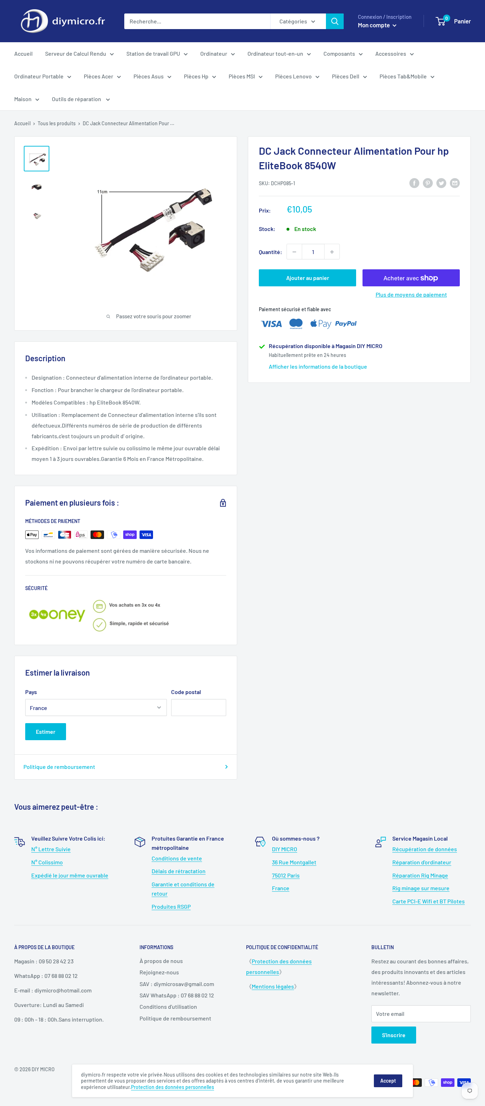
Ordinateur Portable (39, 76)
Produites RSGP (171, 906)
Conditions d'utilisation (168, 1006)
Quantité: (270, 251)
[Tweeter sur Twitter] (441, 182)
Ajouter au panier (307, 278)
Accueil (23, 53)
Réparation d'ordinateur (421, 862)
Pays (31, 691)
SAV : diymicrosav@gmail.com (177, 983)
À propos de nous (161, 960)
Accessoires (390, 53)
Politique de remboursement (59, 766)
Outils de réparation (77, 98)
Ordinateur (213, 53)
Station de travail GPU (153, 53)
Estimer (45, 731)
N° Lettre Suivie (51, 849)
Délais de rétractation (179, 871)
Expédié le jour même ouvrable (69, 875)
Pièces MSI (242, 76)
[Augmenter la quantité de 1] (332, 251)
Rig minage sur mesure (420, 888)
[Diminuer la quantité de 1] (294, 251)
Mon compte (374, 24)
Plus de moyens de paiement (411, 294)
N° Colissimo (47, 862)
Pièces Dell (345, 76)
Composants (339, 53)
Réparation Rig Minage (420, 875)
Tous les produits (57, 123)
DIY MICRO (284, 849)
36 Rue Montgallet (294, 862)
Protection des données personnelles (172, 1087)
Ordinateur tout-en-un (275, 53)
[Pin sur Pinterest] (428, 182)
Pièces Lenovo (293, 76)
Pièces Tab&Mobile (403, 76)
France (280, 888)
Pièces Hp (196, 76)
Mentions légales (273, 986)
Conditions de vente (177, 858)
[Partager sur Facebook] (414, 182)
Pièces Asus (148, 76)
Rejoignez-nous (159, 972)
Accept (388, 1081)
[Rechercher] (335, 21)
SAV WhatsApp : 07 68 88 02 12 (177, 995)
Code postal (186, 691)
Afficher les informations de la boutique (318, 366)
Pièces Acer (98, 76)
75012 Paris (286, 875)
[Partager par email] (455, 182)
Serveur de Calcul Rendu (75, 53)
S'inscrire (393, 1034)
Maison (23, 98)
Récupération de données (424, 849)
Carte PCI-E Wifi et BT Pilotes (428, 901)
